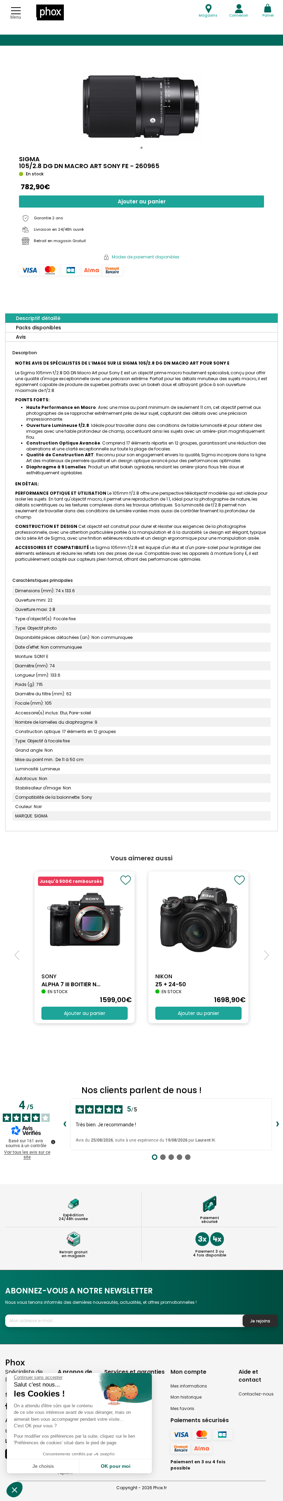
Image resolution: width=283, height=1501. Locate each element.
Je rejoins (260, 1321)
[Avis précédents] (64, 1124)
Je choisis (43, 1466)
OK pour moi (115, 1466)
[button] (141, 147)
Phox (15, 1362)
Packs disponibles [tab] (38, 327)
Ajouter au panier (142, 201)
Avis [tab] (21, 336)
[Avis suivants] (277, 1124)
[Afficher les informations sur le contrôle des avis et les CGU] (53, 1142)
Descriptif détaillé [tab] (38, 318)
